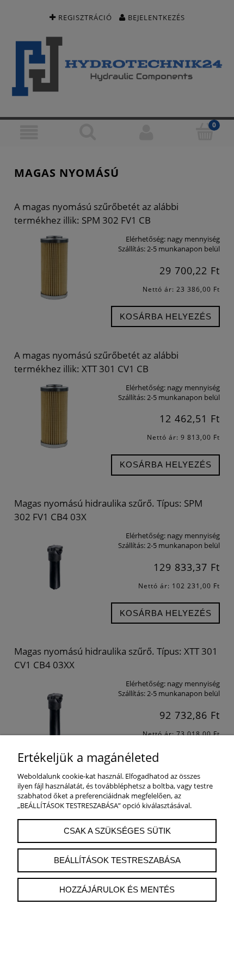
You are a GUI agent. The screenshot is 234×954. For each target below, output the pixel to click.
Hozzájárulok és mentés (117, 889)
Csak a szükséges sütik (117, 830)
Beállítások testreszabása (117, 860)
